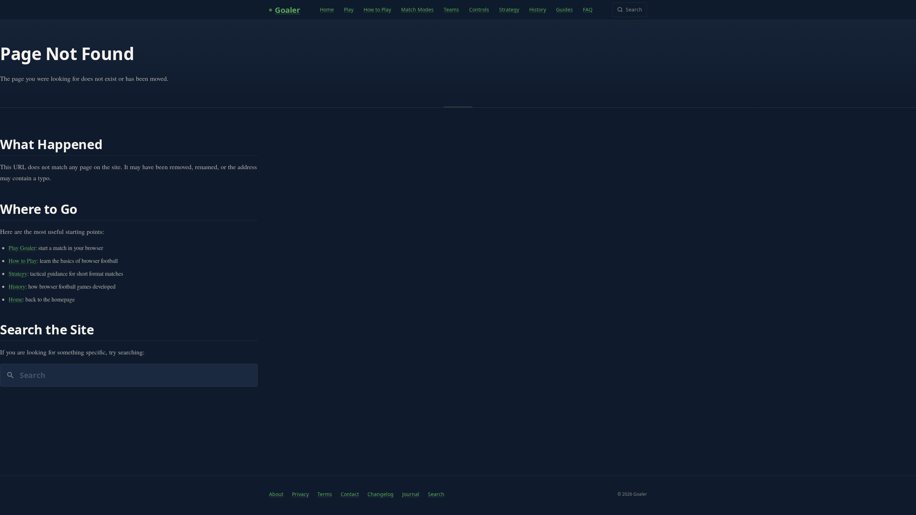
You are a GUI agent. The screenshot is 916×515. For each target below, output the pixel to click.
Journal (410, 494)
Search (634, 9)
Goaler (287, 9)
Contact (350, 494)
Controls (479, 9)
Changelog (380, 494)
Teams (451, 9)
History (537, 9)
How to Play (377, 9)
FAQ (588, 9)
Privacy (300, 494)
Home (327, 9)
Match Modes (417, 9)
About (276, 494)
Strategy (509, 9)
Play (349, 9)
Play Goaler (22, 247)
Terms (324, 494)
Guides (564, 9)
